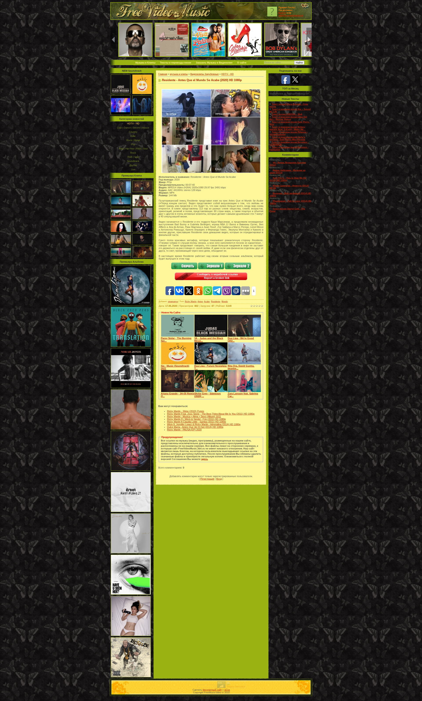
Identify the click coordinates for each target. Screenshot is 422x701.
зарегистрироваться (290, 15)
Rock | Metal (133, 140)
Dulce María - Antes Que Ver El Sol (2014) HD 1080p (195, 427)
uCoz (227, 689)
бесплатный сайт (212, 689)
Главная (162, 74)
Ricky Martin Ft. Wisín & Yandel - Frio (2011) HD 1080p (196, 419)
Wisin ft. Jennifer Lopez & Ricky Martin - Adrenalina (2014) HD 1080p (203, 424)
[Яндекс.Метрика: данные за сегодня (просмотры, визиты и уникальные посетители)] (236, 684)
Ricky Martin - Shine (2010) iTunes (185, 411)
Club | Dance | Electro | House (133, 127)
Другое (133, 165)
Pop (133, 144)
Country (133, 132)
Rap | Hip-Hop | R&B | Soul (133, 148)
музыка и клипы (179, 74)
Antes (200, 301)
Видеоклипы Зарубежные (204, 74)
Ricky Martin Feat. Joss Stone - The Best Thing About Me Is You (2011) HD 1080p (211, 413)
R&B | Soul (133, 157)
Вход (219, 479)
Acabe (207, 301)
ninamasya (173, 301)
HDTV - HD (133, 123)
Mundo (225, 301)
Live (133, 169)
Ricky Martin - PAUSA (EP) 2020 (184, 429)
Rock (133, 152)
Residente (215, 301)
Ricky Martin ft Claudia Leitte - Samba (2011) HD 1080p (196, 421)
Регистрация (207, 479)
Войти (282, 12)
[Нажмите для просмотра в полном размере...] (211, 172)
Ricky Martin (190, 301)
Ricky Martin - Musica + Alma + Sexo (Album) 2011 (194, 416)
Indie (133, 136)
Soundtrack (133, 161)
